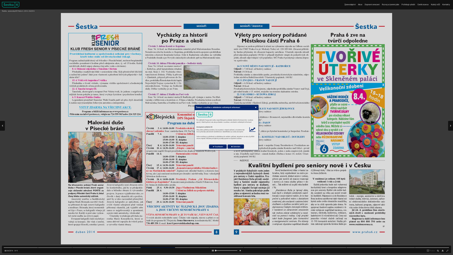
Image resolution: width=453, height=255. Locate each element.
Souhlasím (218, 147)
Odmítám (236, 147)
